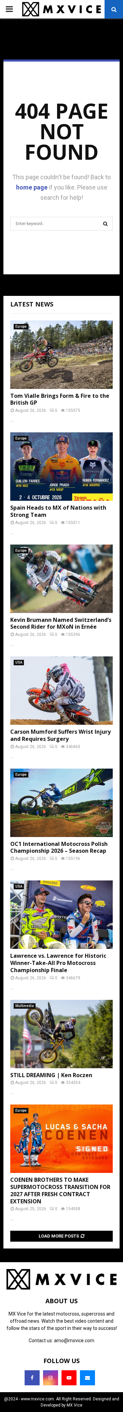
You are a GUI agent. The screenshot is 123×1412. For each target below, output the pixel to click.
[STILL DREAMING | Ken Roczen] (61, 1034)
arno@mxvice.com (74, 1340)
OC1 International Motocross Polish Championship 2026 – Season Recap (59, 847)
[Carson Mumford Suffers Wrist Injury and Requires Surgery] (61, 690)
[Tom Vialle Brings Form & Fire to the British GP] (61, 355)
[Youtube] (69, 1377)
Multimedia (24, 1006)
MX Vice (74, 1405)
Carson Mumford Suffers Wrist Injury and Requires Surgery (60, 735)
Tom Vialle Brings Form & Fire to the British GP (59, 399)
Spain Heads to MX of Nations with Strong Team (58, 511)
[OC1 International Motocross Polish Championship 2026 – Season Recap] (61, 803)
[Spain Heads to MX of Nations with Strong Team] (61, 466)
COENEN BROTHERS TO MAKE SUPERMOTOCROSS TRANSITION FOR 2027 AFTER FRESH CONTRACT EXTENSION (60, 1190)
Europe (21, 326)
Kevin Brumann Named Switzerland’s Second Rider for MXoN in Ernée (60, 623)
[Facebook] (32, 1377)
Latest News (31, 304)
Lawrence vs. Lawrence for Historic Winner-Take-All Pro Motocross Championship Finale (58, 963)
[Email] (87, 1377)
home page (31, 187)
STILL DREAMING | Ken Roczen (51, 1075)
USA (18, 662)
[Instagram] (50, 1377)
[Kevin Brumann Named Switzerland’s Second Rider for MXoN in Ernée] (61, 579)
